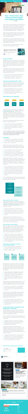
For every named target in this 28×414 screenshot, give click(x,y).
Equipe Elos (6, 356)
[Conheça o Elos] (25, 1)
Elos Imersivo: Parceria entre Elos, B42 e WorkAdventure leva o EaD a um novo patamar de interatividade (7, 373)
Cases (7, 364)
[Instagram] (4, 411)
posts (6, 357)
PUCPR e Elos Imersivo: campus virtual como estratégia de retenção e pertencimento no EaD (7, 369)
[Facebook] (6, 411)
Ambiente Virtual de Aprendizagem (8, 110)
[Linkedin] (8, 411)
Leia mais (25, 356)
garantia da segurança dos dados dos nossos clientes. (11, 203)
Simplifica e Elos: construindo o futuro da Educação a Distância (7, 376)
